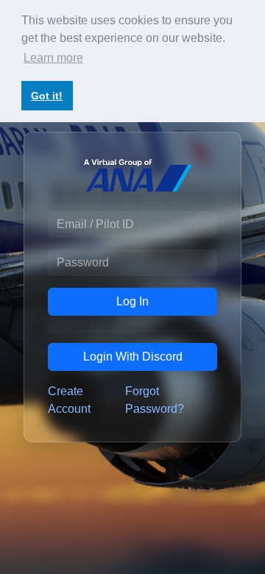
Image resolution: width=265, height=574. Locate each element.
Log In (132, 301)
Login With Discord (133, 356)
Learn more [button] (53, 58)
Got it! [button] (47, 96)
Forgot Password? (154, 400)
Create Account (69, 400)
